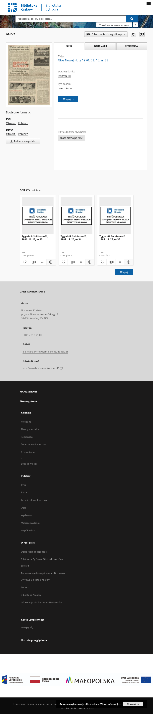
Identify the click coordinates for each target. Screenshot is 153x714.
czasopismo (65, 88)
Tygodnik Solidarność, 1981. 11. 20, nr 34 (73, 238)
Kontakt (25, 587)
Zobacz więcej (29, 463)
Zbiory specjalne (30, 429)
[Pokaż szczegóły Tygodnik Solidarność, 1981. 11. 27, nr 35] (128, 262)
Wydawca (26, 515)
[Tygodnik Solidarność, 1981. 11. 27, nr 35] (115, 215)
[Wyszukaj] (132, 18)
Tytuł (23, 485)
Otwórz (11, 123)
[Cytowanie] (142, 34)
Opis (23, 507)
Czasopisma (28, 452)
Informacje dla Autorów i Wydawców (41, 602)
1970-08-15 (64, 75)
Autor (24, 492)
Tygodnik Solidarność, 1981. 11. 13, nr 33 (35, 238)
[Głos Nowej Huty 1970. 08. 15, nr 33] (29, 75)
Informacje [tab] (100, 45)
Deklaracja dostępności (34, 551)
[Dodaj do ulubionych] (133, 34)
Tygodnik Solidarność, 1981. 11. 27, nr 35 (112, 238)
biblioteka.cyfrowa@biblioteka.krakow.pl (45, 351)
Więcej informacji (109, 704)
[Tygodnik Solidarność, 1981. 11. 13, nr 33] (37, 215)
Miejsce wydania (30, 523)
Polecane (26, 421)
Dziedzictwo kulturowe (33, 444)
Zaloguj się (27, 627)
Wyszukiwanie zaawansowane (114, 24)
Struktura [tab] (131, 45)
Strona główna (28, 401)
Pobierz (23, 123)
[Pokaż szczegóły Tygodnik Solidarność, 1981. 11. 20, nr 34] (89, 262)
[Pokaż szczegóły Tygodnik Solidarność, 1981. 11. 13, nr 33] (50, 262)
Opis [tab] (69, 46)
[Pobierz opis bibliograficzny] (33, 262)
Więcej (124, 272)
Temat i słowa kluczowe (34, 500)
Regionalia (27, 437)
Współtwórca (28, 530)
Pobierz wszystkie (24, 141)
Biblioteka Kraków (31, 595)
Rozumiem (133, 704)
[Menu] (148, 3)
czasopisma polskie (71, 138)
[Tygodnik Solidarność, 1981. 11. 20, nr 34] (76, 215)
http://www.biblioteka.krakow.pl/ (41, 368)
